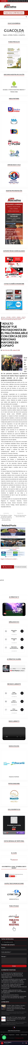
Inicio (2, 1034)
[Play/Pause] (2, 1043)
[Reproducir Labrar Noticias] (22, 701)
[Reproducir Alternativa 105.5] (22, 631)
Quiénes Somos (24, 1034)
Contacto (17, 1034)
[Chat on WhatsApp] (4, 1037)
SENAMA (19, 317)
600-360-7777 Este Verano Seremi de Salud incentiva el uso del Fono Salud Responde (16, 1019)
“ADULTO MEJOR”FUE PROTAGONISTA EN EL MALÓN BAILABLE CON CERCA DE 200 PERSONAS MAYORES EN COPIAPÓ (13, 318)
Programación (11, 1034)
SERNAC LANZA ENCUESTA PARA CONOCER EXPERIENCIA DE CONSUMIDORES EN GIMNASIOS (13, 992)
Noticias (6, 1034)
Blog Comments (8, 567)
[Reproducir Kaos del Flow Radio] (22, 709)
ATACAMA (8, 317)
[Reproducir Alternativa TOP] (22, 639)
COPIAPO (14, 317)
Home (4, 317)
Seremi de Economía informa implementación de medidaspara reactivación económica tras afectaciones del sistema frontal (13, 997)
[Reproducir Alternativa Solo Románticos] (22, 647)
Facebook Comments (21, 567)
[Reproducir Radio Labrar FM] (22, 693)
